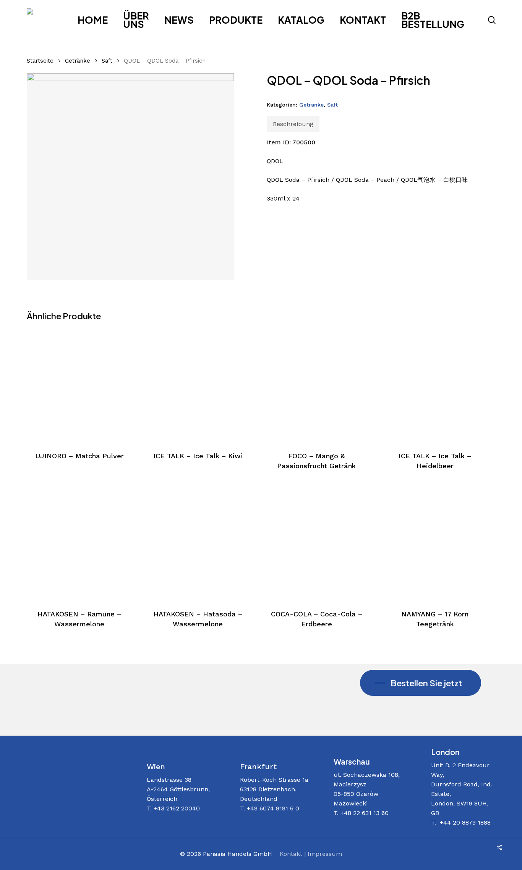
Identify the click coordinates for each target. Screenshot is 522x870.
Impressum (325, 853)
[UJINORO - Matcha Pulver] (79, 385)
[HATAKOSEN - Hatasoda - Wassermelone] (197, 543)
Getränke (77, 60)
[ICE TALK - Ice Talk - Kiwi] (197, 385)
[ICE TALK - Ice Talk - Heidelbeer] (435, 385)
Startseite (40, 60)
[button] (420, 683)
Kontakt (291, 853)
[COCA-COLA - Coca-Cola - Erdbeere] (316, 543)
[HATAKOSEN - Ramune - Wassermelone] (79, 543)
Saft (107, 60)
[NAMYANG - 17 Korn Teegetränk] (435, 543)
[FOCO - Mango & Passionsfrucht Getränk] (316, 385)
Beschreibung (293, 124)
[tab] (293, 124)
